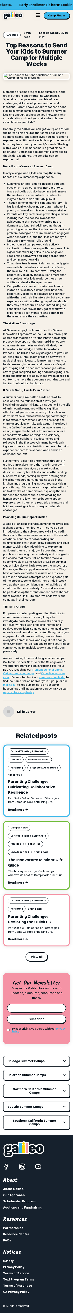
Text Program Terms (18, 1279)
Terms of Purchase (17, 1285)
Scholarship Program (19, 1201)
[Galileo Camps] (13, 15)
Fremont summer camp (47, 669)
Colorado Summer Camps (26, 1075)
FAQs (7, 1240)
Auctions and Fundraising (22, 1207)
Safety (8, 1261)
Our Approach (14, 1195)
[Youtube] (38, 1166)
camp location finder (52, 677)
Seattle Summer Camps (25, 1107)
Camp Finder (57, 15)
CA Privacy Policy (16, 1292)
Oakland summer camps (18, 673)
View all (36, 957)
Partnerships (13, 1228)
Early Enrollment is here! (28, 5)
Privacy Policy (13, 1267)
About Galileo (13, 1189)
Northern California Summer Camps (34, 1090)
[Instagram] (22, 1166)
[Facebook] (6, 1166)
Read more (16, 809)
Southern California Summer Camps (34, 1122)
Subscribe (36, 1019)
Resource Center (16, 1234)
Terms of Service (16, 1273)
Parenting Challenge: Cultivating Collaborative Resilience (31, 787)
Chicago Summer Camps (26, 1061)
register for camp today (18, 692)
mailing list (10, 684)
